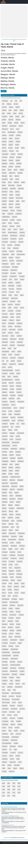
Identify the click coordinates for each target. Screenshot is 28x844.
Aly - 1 (12, 129)
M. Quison (22, 448)
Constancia (4, 242)
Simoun (17, 683)
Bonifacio (4, 194)
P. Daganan (12, 555)
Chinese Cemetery (12, 232)
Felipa (21, 295)
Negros (10, 530)
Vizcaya (9, 765)
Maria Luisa (14, 486)
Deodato (12, 260)
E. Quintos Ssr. (13, 276)
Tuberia (20, 746)
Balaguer (19, 157)
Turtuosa (4, 749)
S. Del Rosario (13, 640)
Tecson (4, 727)
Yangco (15, 768)
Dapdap (11, 257)
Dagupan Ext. (5, 254)
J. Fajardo (4, 364)
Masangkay (20, 489)
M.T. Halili (4, 452)
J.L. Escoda (4, 373)
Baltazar (12, 163)
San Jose (20, 661)
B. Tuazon (4, 157)
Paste (10, 583)
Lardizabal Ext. (5, 420)
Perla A (4, 592)
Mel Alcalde (12, 498)
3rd (20, 101)
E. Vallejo (4, 279)
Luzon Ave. (18, 439)
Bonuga (17, 194)
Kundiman (4, 401)
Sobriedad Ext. (18, 687)
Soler (9, 690)
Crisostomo (15, 248)
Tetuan (4, 730)
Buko (23, 201)
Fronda (15, 307)
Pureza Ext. (20, 605)
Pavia (3, 586)
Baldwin (18, 160)
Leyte (23, 423)
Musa (12, 520)
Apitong (10, 144)
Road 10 (17, 627)
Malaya (17, 470)
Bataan (21, 169)
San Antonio (5, 658)
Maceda (11, 455)
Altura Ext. (4, 126)
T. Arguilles (20, 718)
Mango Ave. (5, 477)
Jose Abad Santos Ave (7, 379)
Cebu (9, 229)
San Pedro (4, 671)
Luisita (11, 436)
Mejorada (4, 498)
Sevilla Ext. (4, 680)
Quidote (17, 608)
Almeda (9, 122)
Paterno (16, 583)
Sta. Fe (13, 702)
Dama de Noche (20, 254)
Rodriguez (4, 630)
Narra (12, 527)
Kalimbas (4, 392)
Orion (22, 549)
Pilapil (3, 596)
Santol (18, 677)
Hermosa (21, 339)
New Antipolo (21, 533)
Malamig (4, 470)
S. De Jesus (4, 640)
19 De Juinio (5, 101)
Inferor (10, 354)
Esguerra (11, 282)
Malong (10, 473)
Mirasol (11, 511)
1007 (19, 786)
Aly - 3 (3, 132)
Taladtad (19, 721)
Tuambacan (12, 746)
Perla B (10, 592)
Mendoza (20, 498)
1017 (9, 795)
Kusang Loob (21, 401)
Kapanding (4, 395)
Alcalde (20, 113)
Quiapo (10, 608)
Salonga (11, 646)
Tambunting (5, 724)
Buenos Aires (19, 198)
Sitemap (10, 842)
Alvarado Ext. (13, 126)
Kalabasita (4, 389)
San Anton (16, 655)
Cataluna (12, 226)
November (4, 542)
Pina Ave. (15, 596)
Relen (3, 621)
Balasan (11, 160)
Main (11, 464)
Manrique (4, 480)
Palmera (4, 574)
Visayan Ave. (12, 762)
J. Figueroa (21, 364)
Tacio (12, 721)
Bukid (17, 201)
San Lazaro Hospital (15, 665)
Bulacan (4, 204)
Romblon (19, 630)
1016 (3, 795)
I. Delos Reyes (21, 345)
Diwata (12, 263)
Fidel (19, 301)
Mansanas (12, 480)
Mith (17, 511)
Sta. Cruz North (5, 699)
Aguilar (21, 110)
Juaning (11, 386)
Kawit (18, 398)
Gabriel (11, 314)
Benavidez (4, 179)
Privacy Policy (5, 842)
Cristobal (4, 251)
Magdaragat (5, 461)
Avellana (13, 154)
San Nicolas (13, 668)
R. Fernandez (13, 614)
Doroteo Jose (14, 270)
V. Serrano (13, 752)
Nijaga (21, 536)
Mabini (11, 452)
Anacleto (11, 135)
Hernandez (5, 342)
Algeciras (11, 119)
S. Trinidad (4, 643)
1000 (3, 783)
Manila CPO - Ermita (15, 477)
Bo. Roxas (4, 191)
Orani (16, 549)
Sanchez (22, 671)
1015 (19, 792)
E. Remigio (22, 276)
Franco (3, 307)
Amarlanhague (11, 132)
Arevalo (10, 147)
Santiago (22, 674)
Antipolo (4, 141)
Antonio (4, 144)
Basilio (9, 169)
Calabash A (10, 213)
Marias (21, 486)
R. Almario (4, 614)
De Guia (17, 257)
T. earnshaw (5, 721)
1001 (9, 783)
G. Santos (18, 310)
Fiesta (3, 304)
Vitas (3, 765)
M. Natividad (5, 448)
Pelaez (9, 586)
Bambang (19, 163)
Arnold (16, 147)
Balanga (4, 160)
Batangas (20, 173)
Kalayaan (19, 389)
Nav (18, 527)
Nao (17, 524)
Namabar (11, 524)
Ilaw (15, 348)
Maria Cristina (14, 483)
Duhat (20, 273)
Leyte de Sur (5, 426)
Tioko (12, 734)
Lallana (4, 414)
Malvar (16, 473)
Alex (23, 116)
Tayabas (13, 724)
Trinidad (16, 743)
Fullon (3, 310)
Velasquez (4, 759)
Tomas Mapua (5, 737)
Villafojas (4, 762)
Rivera (3, 627)
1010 (14, 789)
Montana (18, 514)
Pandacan (18, 577)
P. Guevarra (20, 555)
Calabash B (18, 213)
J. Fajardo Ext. (12, 364)
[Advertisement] (14, 21)
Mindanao (11, 508)
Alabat (8, 113)
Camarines (4, 220)
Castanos (4, 226)
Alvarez (20, 126)
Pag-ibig (4, 571)
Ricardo (18, 624)
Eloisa (16, 279)
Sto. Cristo (22, 708)
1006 (14, 786)
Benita (17, 179)
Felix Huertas (5, 298)
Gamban (4, 320)
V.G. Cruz (20, 752)
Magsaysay (20, 461)
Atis (17, 151)
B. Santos (20, 154)
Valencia (18, 755)
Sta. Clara (11, 696)
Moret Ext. (10, 517)
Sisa (23, 683)
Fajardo (4, 295)
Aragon (17, 144)
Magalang (12, 458)
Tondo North (5, 740)
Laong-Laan (5, 417)
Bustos (10, 207)
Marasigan (20, 480)
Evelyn (3, 285)
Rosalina (4, 633)
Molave (11, 514)
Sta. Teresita (5, 708)
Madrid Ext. (4, 458)
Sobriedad (9, 687)
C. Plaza (12, 210)
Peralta (9, 589)
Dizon (18, 263)
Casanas (16, 223)
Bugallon (4, 201)
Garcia (3, 323)
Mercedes (4, 502)
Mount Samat (5, 520)
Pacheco (4, 567)
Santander (14, 674)
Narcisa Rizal (5, 527)
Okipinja (18, 542)
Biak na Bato (11, 185)
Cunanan (11, 251)
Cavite (18, 226)
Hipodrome (19, 342)
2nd (16, 101)
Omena (4, 549)
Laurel (13, 420)
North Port (21, 539)
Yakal (3, 768)
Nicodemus (14, 536)
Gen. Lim (4, 329)
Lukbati (17, 436)
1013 (9, 792)
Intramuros (20, 357)
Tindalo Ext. (5, 734)
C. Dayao (18, 207)
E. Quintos (4, 276)
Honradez (4, 345)
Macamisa (18, 452)
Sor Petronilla (5, 693)
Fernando (12, 301)
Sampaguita (5, 649)
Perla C (16, 592)
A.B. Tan (16, 104)
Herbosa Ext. (13, 339)
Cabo (3, 213)
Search (3, 39)
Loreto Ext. (4, 436)
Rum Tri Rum (17, 636)
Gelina (3, 326)
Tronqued (4, 746)
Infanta (4, 354)
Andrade (4, 138)
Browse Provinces (21, 39)
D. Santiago (19, 251)
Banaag (4, 166)
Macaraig (4, 455)
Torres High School (6, 743)
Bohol (11, 191)
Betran (3, 185)
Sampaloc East (14, 649)
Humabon (12, 345)
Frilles (10, 307)
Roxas (10, 636)
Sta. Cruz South (5, 702)
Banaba (11, 166)
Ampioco (4, 135)
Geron (3, 332)
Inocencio (17, 354)
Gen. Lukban (12, 329)
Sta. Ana (4, 696)
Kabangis (19, 386)
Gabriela (18, 314)
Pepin (23, 586)
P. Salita (4, 564)
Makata (17, 464)
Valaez (11, 755)
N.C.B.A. (4, 524)
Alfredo (4, 119)
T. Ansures (12, 718)
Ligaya (3, 430)
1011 (19, 789)
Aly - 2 (17, 129)
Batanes (4, 173)
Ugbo (15, 749)
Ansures (17, 138)
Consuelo (21, 242)
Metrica (11, 502)
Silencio (11, 683)
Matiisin (16, 492)
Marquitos (4, 489)
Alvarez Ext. (5, 129)
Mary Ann (12, 489)
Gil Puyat (10, 332)
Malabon (18, 467)
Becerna (17, 176)
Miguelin (10, 505)
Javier (9, 376)
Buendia (11, 198)
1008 (3, 789)
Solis (14, 690)
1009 (9, 789)
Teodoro (17, 727)
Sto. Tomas (11, 712)
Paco (10, 567)
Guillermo (19, 336)
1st (11, 101)
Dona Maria (5, 270)
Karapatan (12, 395)
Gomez (17, 332)
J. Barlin (12, 361)
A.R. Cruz (4, 107)
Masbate (4, 492)
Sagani (19, 643)
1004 (3, 786)
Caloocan (14, 216)
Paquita (12, 580)
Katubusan (11, 398)
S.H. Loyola (12, 643)
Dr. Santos (13, 273)
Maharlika (4, 464)
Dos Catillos (5, 273)
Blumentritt (4, 188)
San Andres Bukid (6, 655)
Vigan (18, 759)
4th (3, 104)
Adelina (17, 107)
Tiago (10, 730)
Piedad (22, 592)
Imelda (19, 351)
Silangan (4, 683)
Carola (3, 223)
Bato (11, 176)
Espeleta (18, 282)
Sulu (19, 712)
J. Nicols (10, 367)
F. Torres (4, 292)
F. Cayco (4, 289)
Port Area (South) (14, 602)
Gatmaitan (19, 323)
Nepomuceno (12, 533)
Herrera (12, 342)
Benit (11, 179)
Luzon (11, 439)
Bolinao (17, 191)
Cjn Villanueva (13, 235)
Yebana (21, 768)
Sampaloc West (5, 652)
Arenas (4, 147)
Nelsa (17, 530)
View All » (4, 91)
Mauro (11, 495)
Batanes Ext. (12, 173)
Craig (3, 248)
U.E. (10, 749)
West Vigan (16, 765)
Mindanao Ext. (20, 508)
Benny (9, 182)
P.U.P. (16, 564)
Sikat (11, 680)
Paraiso (19, 580)
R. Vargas (11, 618)
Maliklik (4, 473)
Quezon (4, 608)
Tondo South (14, 740)
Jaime (3, 376)
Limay (16, 430)
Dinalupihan (5, 263)
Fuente (22, 307)
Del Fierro (4, 260)
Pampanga (19, 574)
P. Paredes (11, 561)
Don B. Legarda (5, 267)
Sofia (3, 690)
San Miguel (4, 668)
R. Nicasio (21, 614)
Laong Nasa (17, 414)
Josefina (17, 379)
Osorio (19, 552)
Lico (12, 426)
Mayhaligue (18, 495)
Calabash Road (5, 216)
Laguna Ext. (17, 411)
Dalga (12, 254)
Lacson (4, 411)
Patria (22, 583)
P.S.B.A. (10, 564)
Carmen (19, 220)
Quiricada (4, 611)
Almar (3, 122)
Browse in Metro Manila (11, 39)
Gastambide (11, 323)
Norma (3, 539)
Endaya (22, 279)
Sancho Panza (5, 674)
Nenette (4, 533)
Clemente (22, 235)
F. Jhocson (19, 289)
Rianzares (4, 624)
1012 (3, 792)
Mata (10, 492)
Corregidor (17, 245)
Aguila (15, 110)
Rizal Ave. (10, 627)
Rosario (11, 633)
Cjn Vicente (4, 235)
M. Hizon (15, 445)
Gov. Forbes (5, 336)
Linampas (4, 433)
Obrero (12, 542)
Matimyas (4, 495)
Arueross (4, 151)
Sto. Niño (4, 712)
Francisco (10, 304)
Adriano (4, 110)
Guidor (12, 336)
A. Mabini (9, 104)
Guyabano (4, 339)
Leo (18, 423)
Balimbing (4, 163)
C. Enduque (5, 210)
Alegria (17, 116)
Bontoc (11, 194)
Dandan (4, 257)
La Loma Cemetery (6, 408)
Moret (3, 517)
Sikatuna (18, 680)
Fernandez (4, 301)
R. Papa (4, 618)
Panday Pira (5, 580)
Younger (4, 771)
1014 (14, 792)
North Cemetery (12, 539)
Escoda (4, 282)
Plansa (21, 599)
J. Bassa (19, 361)
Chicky (3, 232)
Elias (10, 279)
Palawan (18, 571)
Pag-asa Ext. (17, 567)
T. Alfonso (4, 718)
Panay (11, 577)
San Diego (4, 661)
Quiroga (18, 611)
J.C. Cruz (17, 370)
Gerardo (20, 329)
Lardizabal (20, 417)
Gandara (11, 320)
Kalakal (12, 389)
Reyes (17, 621)
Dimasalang (19, 260)
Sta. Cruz (19, 696)
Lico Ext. (17, 426)
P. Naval (21, 558)
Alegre (11, 116)
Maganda (20, 458)
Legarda (12, 423)
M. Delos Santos (6, 445)
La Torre (22, 408)
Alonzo (22, 122)
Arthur (22, 147)
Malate (10, 470)
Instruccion (4, 357)
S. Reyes (22, 640)
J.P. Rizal (12, 373)
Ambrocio (20, 132)
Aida (3, 113)
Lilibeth (10, 430)
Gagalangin (5, 317)
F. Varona (11, 292)
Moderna (4, 514)
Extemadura (11, 285)
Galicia (18, 317)
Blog (14, 40)
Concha (21, 238)
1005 (9, 786)
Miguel (3, 505)
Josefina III (4, 386)
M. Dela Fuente (5, 442)
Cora (3, 245)
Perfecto (16, 589)
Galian (12, 317)
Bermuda (16, 182)
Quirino (11, 611)
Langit (10, 414)
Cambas (12, 220)
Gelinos (10, 326)
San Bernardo (14, 658)
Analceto (18, 135)
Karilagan (20, 395)
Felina (10, 295)
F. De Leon (11, 289)
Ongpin (10, 549)
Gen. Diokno (18, 326)
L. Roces (13, 404)
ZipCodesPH (6, 837)
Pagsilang (11, 571)
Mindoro (4, 511)
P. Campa (4, 555)
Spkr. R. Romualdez (16, 693)
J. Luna (3, 367)
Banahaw (18, 166)
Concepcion (5, 238)
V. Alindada (4, 752)
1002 (14, 783)
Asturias (11, 151)
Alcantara (4, 116)
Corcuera (10, 245)
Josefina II (18, 383)
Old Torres (22, 545)
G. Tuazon (4, 314)
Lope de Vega (20, 433)
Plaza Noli (4, 602)
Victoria (12, 759)
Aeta (10, 110)
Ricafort (12, 624)
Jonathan (16, 376)
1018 (14, 795)
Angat (10, 138)
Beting (23, 182)
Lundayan (4, 439)
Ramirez (18, 618)
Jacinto (18, 373)
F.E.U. (18, 292)
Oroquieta (4, 552)
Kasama (4, 398)
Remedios (10, 621)
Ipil (3, 361)
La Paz (15, 408)
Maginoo (13, 461)
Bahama (12, 157)
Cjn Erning (22, 232)
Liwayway (12, 433)
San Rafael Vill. (13, 671)
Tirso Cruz (18, 734)
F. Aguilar (19, 285)
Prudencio (4, 605)
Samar (17, 646)
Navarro (4, 530)
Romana (12, 630)
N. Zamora (19, 520)
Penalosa (16, 586)
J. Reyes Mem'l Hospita (7, 370)
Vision (20, 762)
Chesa (21, 229)
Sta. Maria (4, 705)
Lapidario (13, 417)
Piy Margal (14, 599)
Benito (3, 182)
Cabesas (19, 210)
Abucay (11, 107)
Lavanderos (20, 420)
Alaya (14, 113)
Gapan (18, 320)
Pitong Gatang (5, 599)
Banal (3, 169)
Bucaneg (4, 198)
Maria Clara (5, 483)
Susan (15, 715)
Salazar (4, 646)
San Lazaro (5, 665)
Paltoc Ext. (11, 574)
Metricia (18, 502)
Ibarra (3, 348)
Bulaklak (4, 207)
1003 (19, 783)
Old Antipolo (5, 545)
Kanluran (19, 392)
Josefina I (11, 383)
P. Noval (4, 561)
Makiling (11, 467)
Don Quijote (15, 267)
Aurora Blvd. (5, 154)
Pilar (9, 596)
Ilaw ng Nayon (5, 351)
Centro (15, 229)
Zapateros (11, 771)
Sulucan (9, 715)
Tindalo (16, 730)
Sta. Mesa (20, 705)
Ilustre (13, 351)
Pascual (4, 583)
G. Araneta (10, 310)
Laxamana (4, 423)
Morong (17, 517)
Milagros (4, 508)
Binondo (19, 185)
